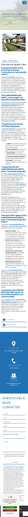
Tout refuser (10, 510)
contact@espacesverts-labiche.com (14, 384)
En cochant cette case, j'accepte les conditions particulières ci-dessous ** (14, 456)
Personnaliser (10, 513)
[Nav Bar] (24, 2)
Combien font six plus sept (10, 434)
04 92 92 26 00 (14, 368)
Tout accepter (10, 507)
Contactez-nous (11, 325)
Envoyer (15, 462)
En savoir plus (10, 319)
